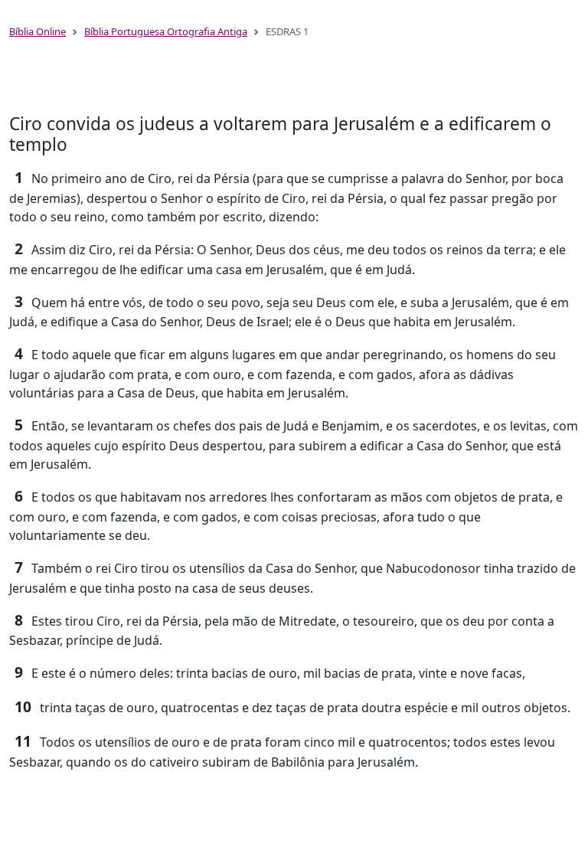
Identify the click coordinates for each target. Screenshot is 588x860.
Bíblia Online (37, 31)
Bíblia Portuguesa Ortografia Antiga (165, 31)
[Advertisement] (294, 83)
